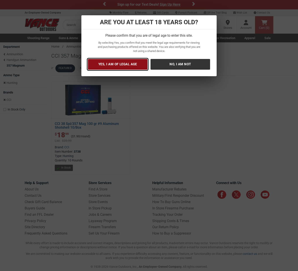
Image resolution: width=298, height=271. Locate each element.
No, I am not (180, 64)
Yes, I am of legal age (117, 64)
